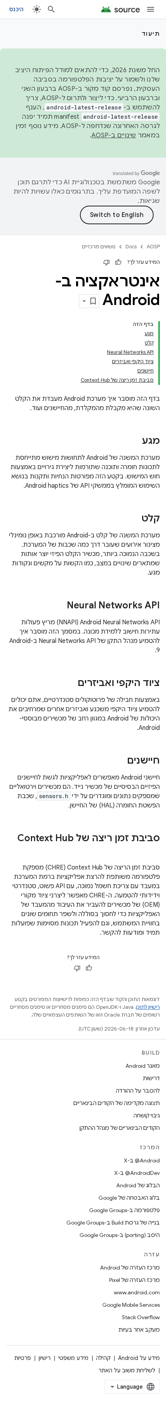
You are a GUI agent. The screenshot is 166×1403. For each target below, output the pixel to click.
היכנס (16, 9)
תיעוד (151, 33)
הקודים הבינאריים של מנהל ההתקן (120, 1127)
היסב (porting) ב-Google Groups (120, 1235)
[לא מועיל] (106, 262)
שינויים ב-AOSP (113, 135)
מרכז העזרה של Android (130, 1267)
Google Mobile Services (131, 1304)
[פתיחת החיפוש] (51, 9)
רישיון (45, 1358)
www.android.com (137, 1292)
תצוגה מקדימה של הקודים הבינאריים (116, 1103)
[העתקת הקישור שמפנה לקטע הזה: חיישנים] (119, 761)
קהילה (103, 1358)
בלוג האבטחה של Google (129, 1197)
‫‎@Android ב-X (142, 1160)
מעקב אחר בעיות (139, 1329)
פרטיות (22, 1358)
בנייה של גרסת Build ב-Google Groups (113, 1222)
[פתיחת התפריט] (150, 9)
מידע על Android (139, 1358)
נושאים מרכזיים (98, 246)
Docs (131, 246)
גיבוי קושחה (147, 1115)
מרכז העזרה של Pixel (134, 1280)
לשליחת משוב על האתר (126, 1370)
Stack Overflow (141, 1317)
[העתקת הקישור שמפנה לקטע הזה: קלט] (133, 519)
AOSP (153, 246)
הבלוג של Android (138, 1185)
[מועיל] (118, 262)
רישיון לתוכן (148, 1007)
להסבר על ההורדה (138, 1090)
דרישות (151, 1078)
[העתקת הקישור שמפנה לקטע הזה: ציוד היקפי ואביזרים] (70, 683)
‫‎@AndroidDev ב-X (137, 1172)
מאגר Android (142, 1065)
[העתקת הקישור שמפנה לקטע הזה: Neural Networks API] (59, 606)
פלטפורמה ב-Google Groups (124, 1210)
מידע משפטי (73, 1358)
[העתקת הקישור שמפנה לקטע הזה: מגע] (134, 441)
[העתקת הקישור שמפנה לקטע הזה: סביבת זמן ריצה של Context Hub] (152, 851)
